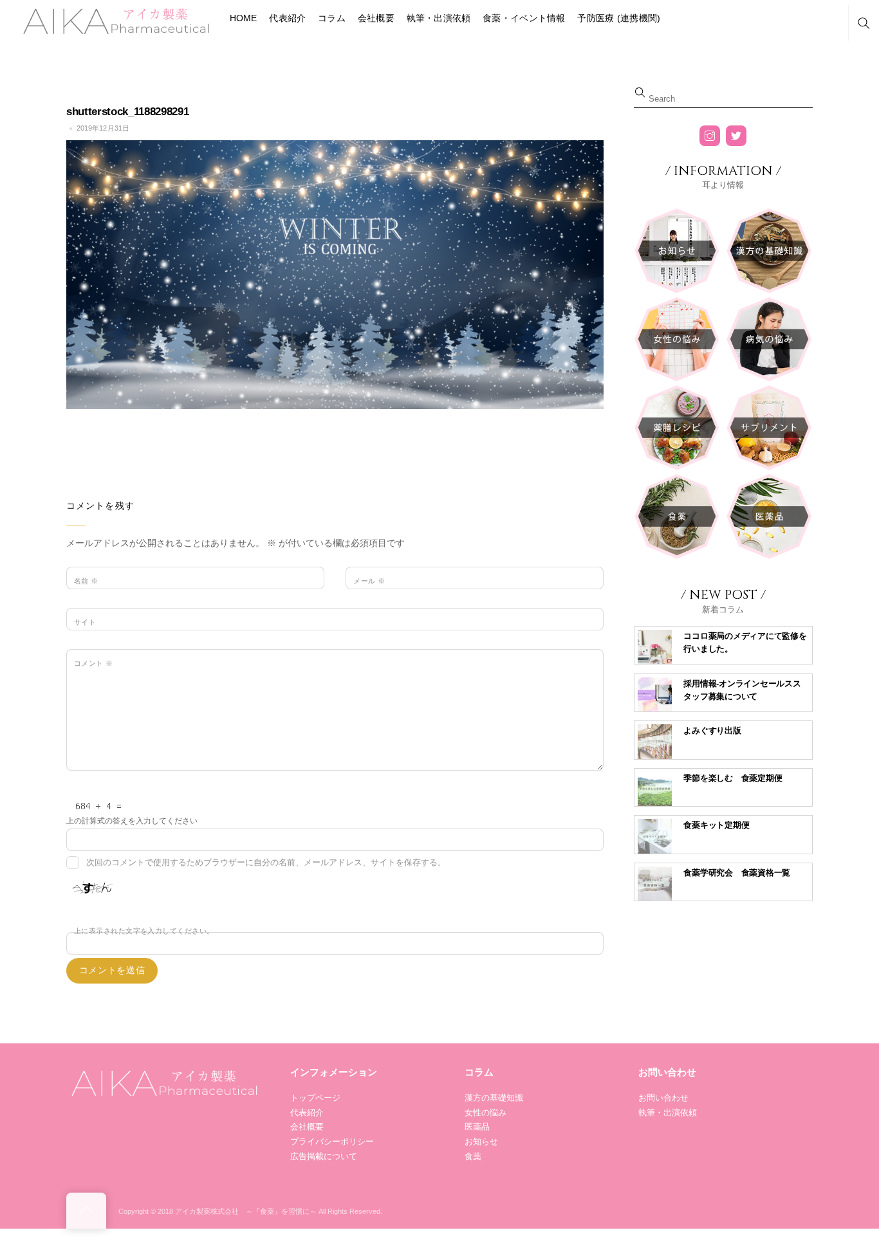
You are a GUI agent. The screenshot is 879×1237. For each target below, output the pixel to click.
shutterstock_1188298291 (127, 111)
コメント (93, 663)
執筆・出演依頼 (439, 18)
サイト (85, 622)
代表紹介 (287, 18)
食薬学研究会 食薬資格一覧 (736, 872)
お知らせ (481, 1141)
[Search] (863, 23)
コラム (332, 18)
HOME (243, 18)
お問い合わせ (663, 1098)
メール (369, 581)
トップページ (315, 1098)
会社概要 (376, 18)
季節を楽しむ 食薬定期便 (732, 778)
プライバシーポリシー (332, 1141)
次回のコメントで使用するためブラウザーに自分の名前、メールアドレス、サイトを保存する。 (266, 862)
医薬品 (477, 1127)
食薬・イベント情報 (524, 18)
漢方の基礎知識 (494, 1098)
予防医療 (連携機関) (618, 18)
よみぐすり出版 (712, 730)
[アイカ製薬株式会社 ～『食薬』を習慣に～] (114, 20)
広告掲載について (323, 1156)
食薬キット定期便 (716, 825)
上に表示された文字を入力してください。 (144, 931)
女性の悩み (485, 1112)
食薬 (473, 1156)
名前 (86, 581)
